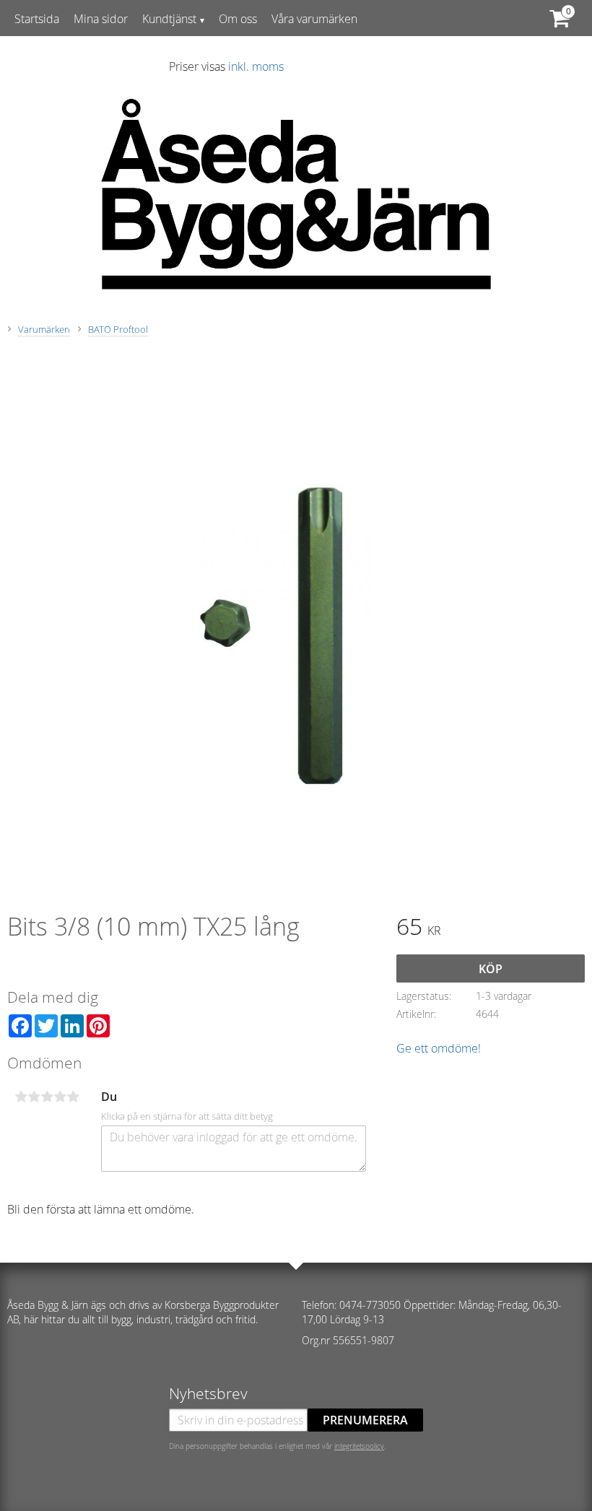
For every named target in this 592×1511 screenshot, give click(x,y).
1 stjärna (20, 1096)
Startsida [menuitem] (36, 19)
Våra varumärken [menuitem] (314, 19)
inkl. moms (256, 66)
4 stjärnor (59, 1096)
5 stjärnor (72, 1096)
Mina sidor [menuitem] (101, 19)
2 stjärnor (33, 1096)
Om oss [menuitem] (238, 19)
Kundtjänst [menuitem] (169, 19)
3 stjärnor (46, 1096)
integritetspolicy (359, 1446)
